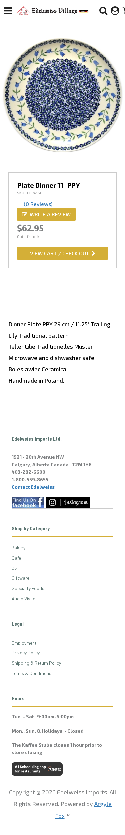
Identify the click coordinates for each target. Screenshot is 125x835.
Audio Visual (24, 598)
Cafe (16, 558)
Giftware (20, 578)
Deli (15, 568)
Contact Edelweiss (33, 487)
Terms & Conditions (31, 673)
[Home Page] (52, 10)
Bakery (18, 547)
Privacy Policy (26, 652)
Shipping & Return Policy (36, 663)
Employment (24, 642)
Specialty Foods (28, 588)
